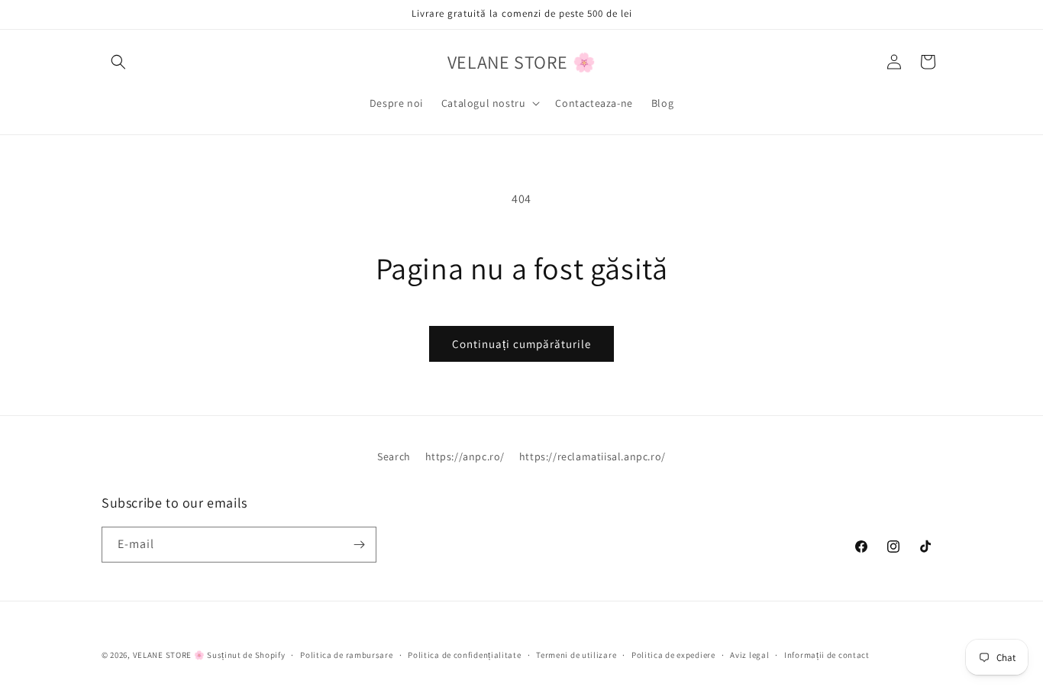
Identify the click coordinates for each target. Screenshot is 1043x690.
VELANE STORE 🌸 (169, 655)
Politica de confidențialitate (464, 655)
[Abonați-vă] (359, 545)
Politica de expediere (673, 655)
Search (394, 456)
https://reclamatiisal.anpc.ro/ (592, 456)
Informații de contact (827, 655)
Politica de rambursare (346, 655)
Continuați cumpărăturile (521, 344)
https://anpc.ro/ (465, 456)
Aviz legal (749, 655)
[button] (118, 62)
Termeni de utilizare (576, 655)
